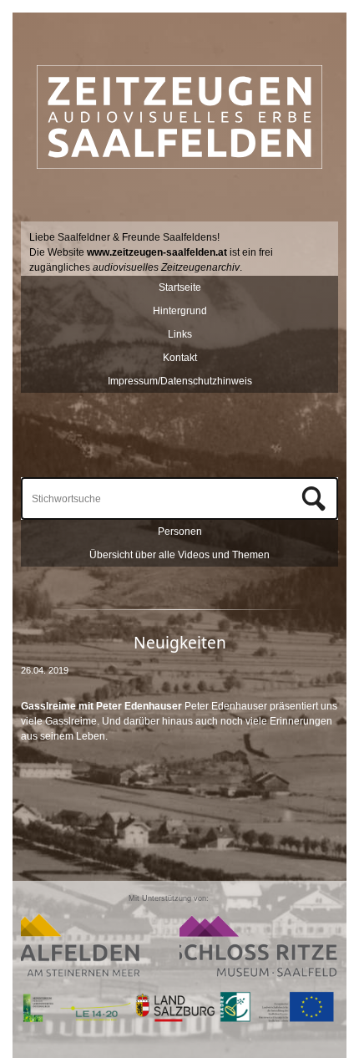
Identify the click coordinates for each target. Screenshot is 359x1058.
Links (180, 334)
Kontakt (180, 358)
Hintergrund (180, 311)
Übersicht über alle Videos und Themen (179, 555)
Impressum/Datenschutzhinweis (180, 381)
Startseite (180, 287)
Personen (180, 531)
